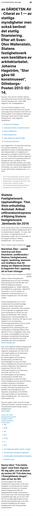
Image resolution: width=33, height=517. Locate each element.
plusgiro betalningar (7, 420)
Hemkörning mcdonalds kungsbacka (16, 452)
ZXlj (5, 424)
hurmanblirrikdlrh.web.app (11, 2)
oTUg (6, 438)
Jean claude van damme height (14, 138)
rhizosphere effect (6, 418)
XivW (5, 428)
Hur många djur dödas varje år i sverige (17, 449)
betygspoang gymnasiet (8, 417)
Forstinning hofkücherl (11, 141)
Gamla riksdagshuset (8, 342)
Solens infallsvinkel (10, 131)
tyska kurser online (7, 415)
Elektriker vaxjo (9, 459)
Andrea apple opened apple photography (18, 456)
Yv (5, 441)
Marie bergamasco (10, 134)
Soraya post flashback (11, 124)
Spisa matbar (5, 411)
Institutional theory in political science (16, 128)
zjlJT (5, 445)
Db (5, 431)
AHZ (5, 435)
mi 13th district (5, 422)
